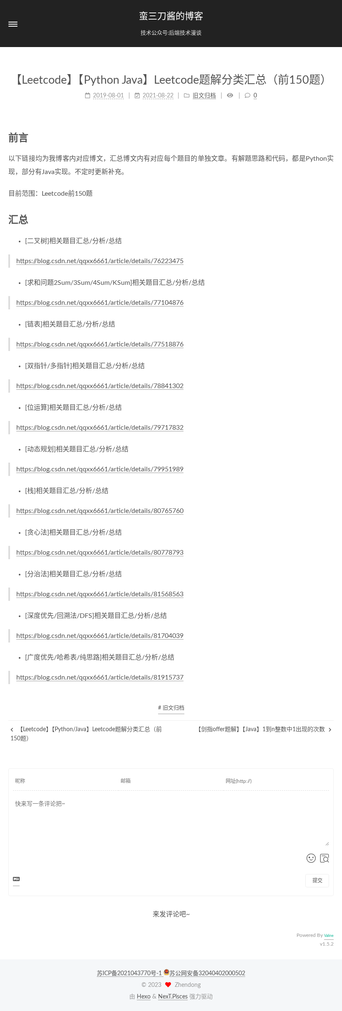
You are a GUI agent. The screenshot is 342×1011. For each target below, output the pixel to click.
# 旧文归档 (171, 708)
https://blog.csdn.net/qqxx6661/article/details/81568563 (100, 594)
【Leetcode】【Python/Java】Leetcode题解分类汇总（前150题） (86, 734)
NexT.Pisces (173, 997)
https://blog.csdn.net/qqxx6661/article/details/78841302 (100, 386)
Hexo (144, 997)
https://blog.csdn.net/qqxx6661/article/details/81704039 (100, 635)
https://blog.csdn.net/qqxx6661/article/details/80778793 (100, 552)
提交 (317, 880)
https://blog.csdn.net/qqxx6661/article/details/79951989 (100, 469)
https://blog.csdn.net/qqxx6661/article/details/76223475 (100, 261)
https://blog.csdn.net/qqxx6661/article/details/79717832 (100, 427)
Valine (329, 936)
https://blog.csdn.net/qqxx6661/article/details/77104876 (100, 302)
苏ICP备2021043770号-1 (130, 973)
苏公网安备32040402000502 (207, 973)
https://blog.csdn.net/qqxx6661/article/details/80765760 (100, 511)
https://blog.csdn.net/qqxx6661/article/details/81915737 (100, 677)
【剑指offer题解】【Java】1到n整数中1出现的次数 (261, 729)
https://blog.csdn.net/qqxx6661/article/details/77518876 (100, 344)
